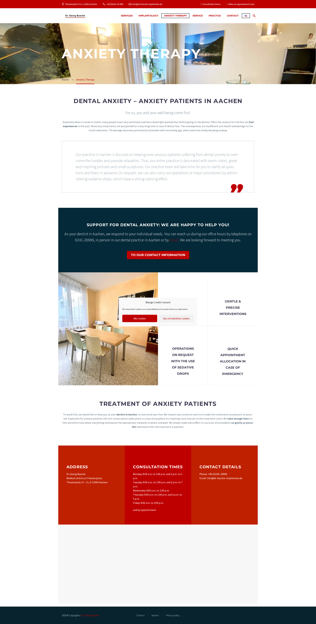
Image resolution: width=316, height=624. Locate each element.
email (174, 240)
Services (127, 15)
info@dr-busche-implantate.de (147, 4)
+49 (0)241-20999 (217, 474)
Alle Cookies (140, 318)
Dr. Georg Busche (90, 615)
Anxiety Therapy (175, 15)
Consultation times (211, 4)
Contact (233, 15)
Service (198, 15)
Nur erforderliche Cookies (176, 318)
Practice (215, 15)
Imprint (155, 615)
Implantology (148, 15)
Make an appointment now (241, 4)
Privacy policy (173, 615)
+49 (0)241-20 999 (114, 4)
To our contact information (158, 255)
